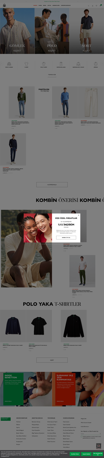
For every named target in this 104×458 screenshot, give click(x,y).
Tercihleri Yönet (75, 454)
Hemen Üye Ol (66, 237)
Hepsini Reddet (86, 454)
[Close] (78, 215)
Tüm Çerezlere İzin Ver (97, 454)
